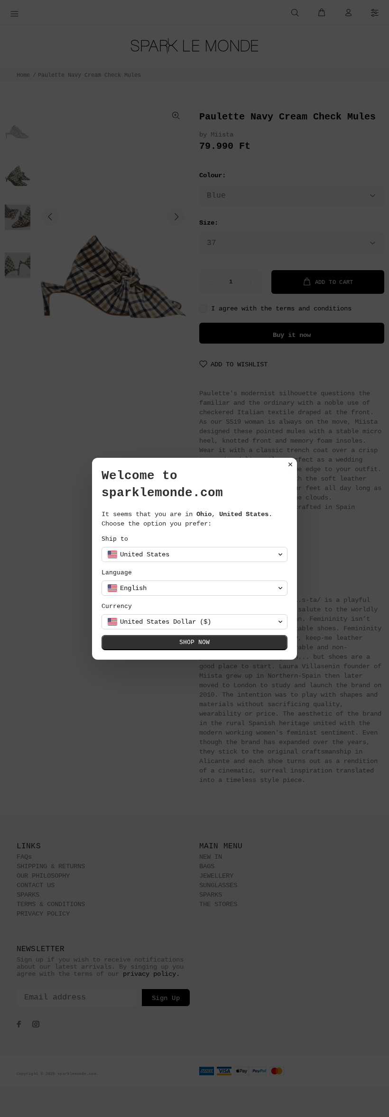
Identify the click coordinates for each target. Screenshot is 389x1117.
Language (117, 572)
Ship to (115, 539)
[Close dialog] (290, 464)
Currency (117, 606)
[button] (194, 554)
